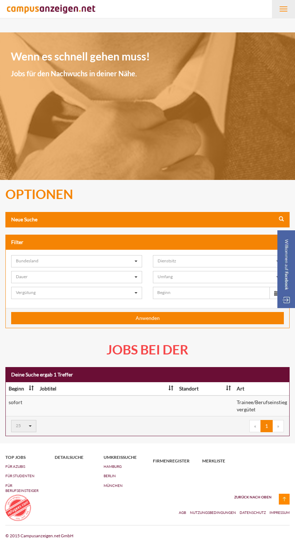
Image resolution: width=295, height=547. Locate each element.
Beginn (16, 388)
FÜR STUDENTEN (20, 476)
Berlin (110, 476)
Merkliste (213, 461)
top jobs (15, 457)
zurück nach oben (253, 497)
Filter (17, 242)
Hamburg (113, 466)
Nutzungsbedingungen (213, 512)
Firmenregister (171, 461)
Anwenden (148, 318)
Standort (189, 388)
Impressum (279, 512)
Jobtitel (48, 388)
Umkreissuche (120, 457)
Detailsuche (69, 457)
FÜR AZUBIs (15, 466)
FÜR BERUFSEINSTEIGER (21, 488)
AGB (182, 512)
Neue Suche (24, 219)
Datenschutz (253, 512)
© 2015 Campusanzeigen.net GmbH (39, 535)
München (113, 485)
